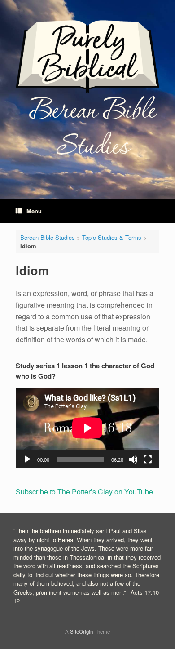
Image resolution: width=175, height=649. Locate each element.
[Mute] (133, 459)
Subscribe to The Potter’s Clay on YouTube (84, 491)
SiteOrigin (81, 631)
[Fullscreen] (147, 459)
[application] (87, 428)
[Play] (27, 459)
